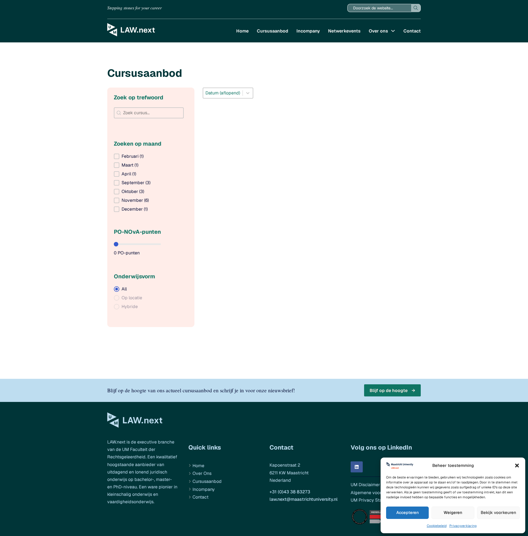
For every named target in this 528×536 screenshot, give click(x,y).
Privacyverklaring (463, 526)
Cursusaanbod (272, 31)
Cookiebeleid (437, 526)
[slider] (116, 244)
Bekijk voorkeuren (498, 512)
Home (242, 31)
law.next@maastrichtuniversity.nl (304, 499)
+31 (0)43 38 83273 (290, 492)
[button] (517, 465)
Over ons (378, 31)
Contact (412, 31)
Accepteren (407, 512)
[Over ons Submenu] (393, 31)
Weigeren (453, 512)
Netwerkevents (344, 31)
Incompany (308, 31)
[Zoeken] (416, 8)
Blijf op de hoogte (389, 390)
